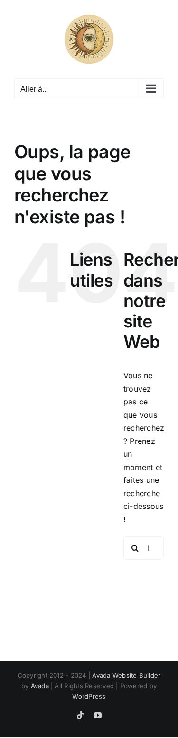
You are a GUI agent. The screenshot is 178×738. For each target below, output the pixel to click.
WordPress (88, 696)
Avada (40, 686)
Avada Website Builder (126, 675)
